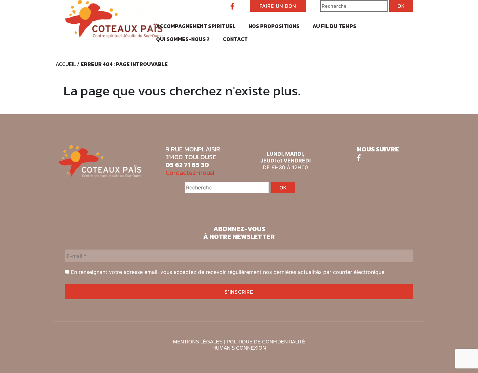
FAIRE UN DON (277, 6)
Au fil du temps (334, 26)
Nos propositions (273, 26)
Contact (235, 39)
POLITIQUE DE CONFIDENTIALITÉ (266, 341)
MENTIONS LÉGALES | (199, 341)
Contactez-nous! (190, 172)
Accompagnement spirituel (195, 26)
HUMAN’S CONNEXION (239, 348)
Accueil (66, 64)
